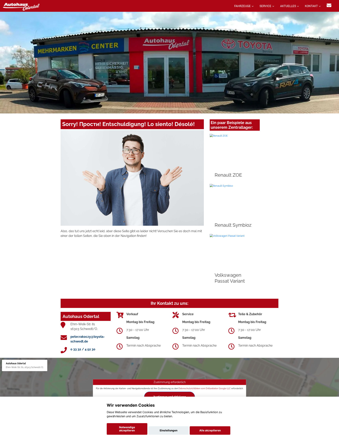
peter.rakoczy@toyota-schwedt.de (87, 339)
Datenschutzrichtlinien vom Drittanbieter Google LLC (205, 388)
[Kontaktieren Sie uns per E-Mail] (329, 5)
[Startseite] (21, 6)
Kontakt (311, 6)
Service (265, 6)
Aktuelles (288, 6)
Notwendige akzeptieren (127, 429)
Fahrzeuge (242, 6)
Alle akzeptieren (210, 430)
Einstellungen (168, 430)
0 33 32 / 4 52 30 (82, 349)
